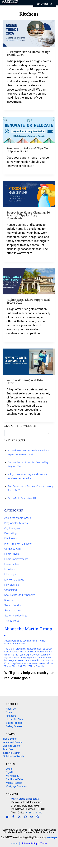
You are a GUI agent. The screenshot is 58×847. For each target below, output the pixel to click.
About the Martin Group (17, 518)
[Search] (48, 433)
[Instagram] (25, 816)
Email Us (39, 666)
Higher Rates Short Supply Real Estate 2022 (28, 301)
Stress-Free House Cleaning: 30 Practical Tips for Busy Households (28, 215)
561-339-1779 (25, 666)
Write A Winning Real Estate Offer (25, 381)
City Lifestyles (12, 528)
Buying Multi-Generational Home (24, 498)
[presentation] (29, 33)
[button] (29, 5)
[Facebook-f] (13, 816)
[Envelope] (7, 816)
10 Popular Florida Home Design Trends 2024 (28, 53)
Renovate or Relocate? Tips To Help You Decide (27, 149)
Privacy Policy (29, 843)
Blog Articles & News (16, 523)
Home (14, 843)
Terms (43, 843)
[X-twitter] (19, 816)
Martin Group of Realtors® (25, 798)
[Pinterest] (37, 816)
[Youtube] (31, 816)
